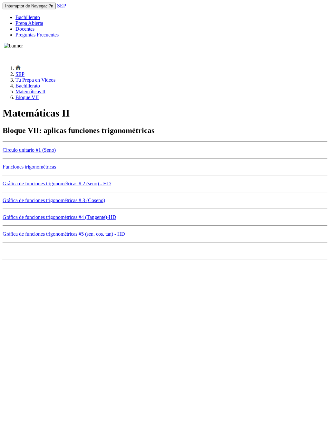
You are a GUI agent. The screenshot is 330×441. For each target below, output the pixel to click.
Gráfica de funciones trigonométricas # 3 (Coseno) (54, 200)
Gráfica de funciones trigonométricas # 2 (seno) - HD (57, 183)
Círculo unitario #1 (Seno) (29, 150)
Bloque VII (27, 97)
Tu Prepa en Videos (35, 80)
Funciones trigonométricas (29, 166)
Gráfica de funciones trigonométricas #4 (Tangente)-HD (59, 217)
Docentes (24, 29)
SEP (61, 5)
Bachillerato (27, 17)
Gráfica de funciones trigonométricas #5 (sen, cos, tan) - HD (64, 234)
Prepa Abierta (29, 23)
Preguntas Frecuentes (37, 34)
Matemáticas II (30, 91)
